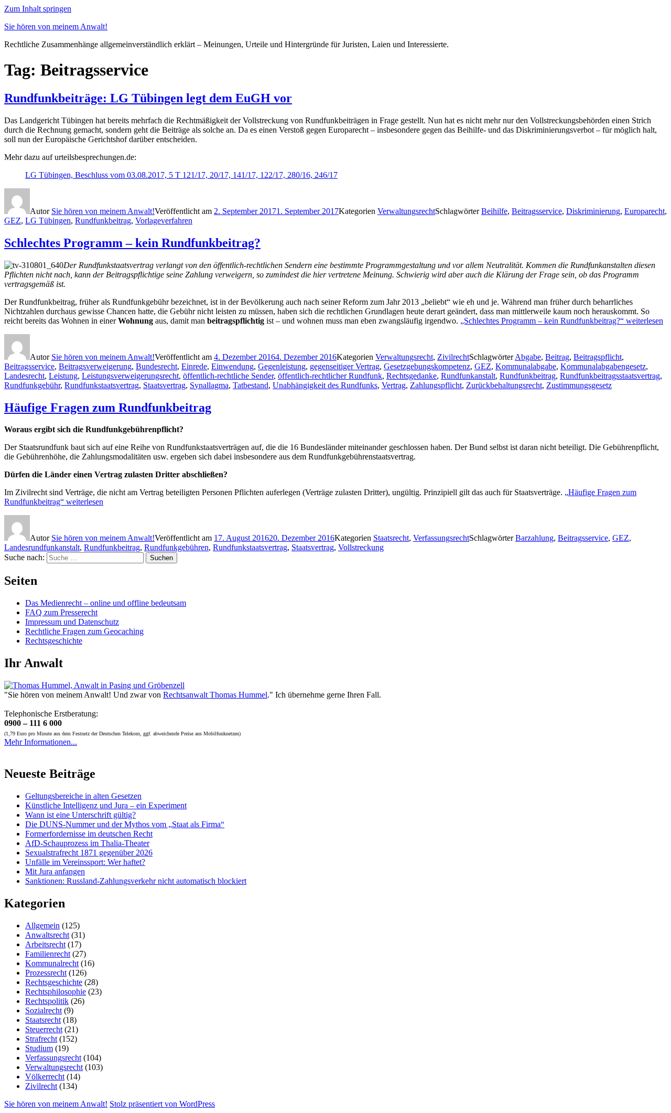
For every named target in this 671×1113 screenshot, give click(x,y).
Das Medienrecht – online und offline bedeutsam (105, 602)
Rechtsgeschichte (53, 640)
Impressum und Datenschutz (72, 621)
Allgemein (42, 925)
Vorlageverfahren (163, 220)
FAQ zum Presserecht (61, 612)
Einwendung (232, 366)
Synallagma (209, 385)
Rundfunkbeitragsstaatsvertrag (610, 375)
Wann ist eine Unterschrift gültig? (80, 814)
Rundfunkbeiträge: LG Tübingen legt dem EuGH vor (148, 98)
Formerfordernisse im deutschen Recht (89, 833)
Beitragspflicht (597, 356)
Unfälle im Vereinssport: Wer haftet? (85, 862)
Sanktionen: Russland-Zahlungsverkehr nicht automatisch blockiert (135, 880)
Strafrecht (41, 1038)
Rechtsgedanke (411, 375)
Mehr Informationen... (40, 741)
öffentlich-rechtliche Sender (228, 375)
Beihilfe (494, 211)
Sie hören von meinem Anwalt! (55, 26)
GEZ (12, 220)
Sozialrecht (43, 1010)
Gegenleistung (282, 366)
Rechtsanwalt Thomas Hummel (215, 694)
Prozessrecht (46, 972)
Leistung (63, 375)
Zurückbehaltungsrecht (504, 385)
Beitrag (557, 356)
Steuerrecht (43, 1029)
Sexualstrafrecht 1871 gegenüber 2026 (89, 852)
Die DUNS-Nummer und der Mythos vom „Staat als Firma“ (124, 824)
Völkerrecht (44, 1076)
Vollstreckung (361, 547)
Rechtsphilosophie (55, 991)
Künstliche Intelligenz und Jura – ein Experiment (106, 805)
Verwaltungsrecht (406, 211)
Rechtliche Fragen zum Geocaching (84, 631)
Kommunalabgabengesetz (603, 366)
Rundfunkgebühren (176, 547)
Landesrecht (24, 375)
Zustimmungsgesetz (579, 385)
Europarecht (644, 211)
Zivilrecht (453, 356)
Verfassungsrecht (441, 537)
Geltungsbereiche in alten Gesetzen (83, 795)
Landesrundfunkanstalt (42, 547)
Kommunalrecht (52, 963)
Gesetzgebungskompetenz (427, 366)
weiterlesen (561, 320)
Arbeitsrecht (45, 944)
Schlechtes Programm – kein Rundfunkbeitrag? (132, 243)
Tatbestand (250, 385)
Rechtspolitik (47, 1001)
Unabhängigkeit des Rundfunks (325, 385)
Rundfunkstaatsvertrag (101, 385)
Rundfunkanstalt (468, 375)
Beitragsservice (537, 211)
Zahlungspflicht (436, 385)
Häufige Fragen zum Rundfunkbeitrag (107, 407)
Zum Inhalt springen (37, 8)
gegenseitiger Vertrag (345, 366)
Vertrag (394, 385)
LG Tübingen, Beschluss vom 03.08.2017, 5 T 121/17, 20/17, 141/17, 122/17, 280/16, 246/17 (181, 174)
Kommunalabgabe (525, 366)
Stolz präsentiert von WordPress (162, 1103)
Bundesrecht (156, 366)
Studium (39, 1048)
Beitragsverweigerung (95, 366)
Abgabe (528, 356)
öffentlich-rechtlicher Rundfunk (330, 375)
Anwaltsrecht (47, 934)
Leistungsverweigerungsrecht (130, 375)
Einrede (194, 366)
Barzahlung (534, 537)
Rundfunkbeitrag (103, 220)
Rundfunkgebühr (32, 385)
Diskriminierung (593, 211)
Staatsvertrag (164, 385)
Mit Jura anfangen (55, 871)
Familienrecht (47, 953)
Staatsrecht (391, 537)
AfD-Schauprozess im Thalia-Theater (87, 843)
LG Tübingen (48, 220)
